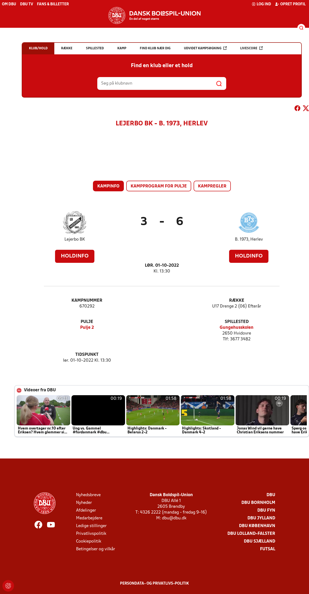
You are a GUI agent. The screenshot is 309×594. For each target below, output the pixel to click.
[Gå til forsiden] (154, 15)
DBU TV (26, 4)
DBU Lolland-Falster (251, 534)
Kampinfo (108, 186)
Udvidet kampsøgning (202, 48)
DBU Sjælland (259, 541)
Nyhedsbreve (88, 495)
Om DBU (9, 4)
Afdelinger (86, 510)
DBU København (257, 526)
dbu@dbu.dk (174, 518)
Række (236, 301)
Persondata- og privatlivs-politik (154, 583)
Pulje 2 (87, 328)
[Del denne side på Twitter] (306, 109)
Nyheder (84, 503)
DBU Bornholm (258, 503)
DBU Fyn (266, 510)
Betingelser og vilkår (95, 549)
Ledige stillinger (91, 526)
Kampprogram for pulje (159, 186)
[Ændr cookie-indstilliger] (8, 586)
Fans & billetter (53, 4)
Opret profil (293, 4)
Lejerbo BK (74, 239)
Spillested (237, 322)
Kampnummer (86, 301)
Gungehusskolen (236, 328)
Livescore (248, 48)
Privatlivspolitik (91, 534)
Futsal (267, 549)
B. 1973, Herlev (249, 239)
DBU (271, 495)
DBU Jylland (261, 518)
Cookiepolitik (88, 541)
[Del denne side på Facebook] (297, 109)
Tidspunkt (86, 355)
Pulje (87, 322)
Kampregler (212, 186)
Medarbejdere (89, 518)
